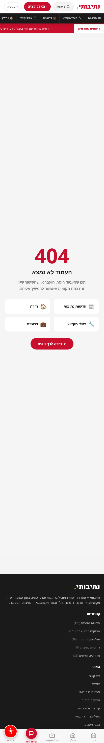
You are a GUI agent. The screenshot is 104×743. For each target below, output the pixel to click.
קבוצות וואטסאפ (89, 708)
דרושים (36, 324)
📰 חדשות (94, 18)
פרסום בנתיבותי (89, 692)
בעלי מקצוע (81, 324)
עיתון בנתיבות (91, 700)
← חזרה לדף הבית (52, 343)
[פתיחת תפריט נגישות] (10, 731)
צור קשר (94, 676)
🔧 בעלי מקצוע (72, 18)
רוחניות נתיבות (87, 647)
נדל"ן (38, 306)
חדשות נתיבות (79, 306)
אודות (96, 684)
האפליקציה (36, 6)
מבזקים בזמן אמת (84, 631)
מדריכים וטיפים (86, 655)
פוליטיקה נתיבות (86, 639)
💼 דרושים (49, 18)
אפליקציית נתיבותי (87, 716)
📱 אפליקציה (28, 18)
